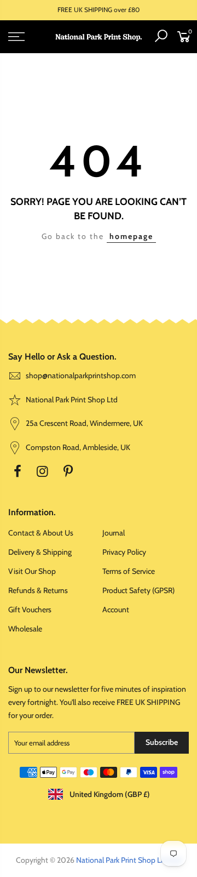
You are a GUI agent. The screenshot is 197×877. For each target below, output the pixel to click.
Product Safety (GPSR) (138, 590)
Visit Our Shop (32, 571)
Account (115, 609)
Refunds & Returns (38, 590)
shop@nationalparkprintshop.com (81, 375)
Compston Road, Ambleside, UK (77, 447)
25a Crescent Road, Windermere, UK (83, 423)
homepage (131, 236)
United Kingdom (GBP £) (109, 794)
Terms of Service (128, 571)
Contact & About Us (40, 533)
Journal (113, 533)
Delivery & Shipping (40, 552)
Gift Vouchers (29, 609)
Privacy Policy (124, 552)
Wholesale (25, 629)
